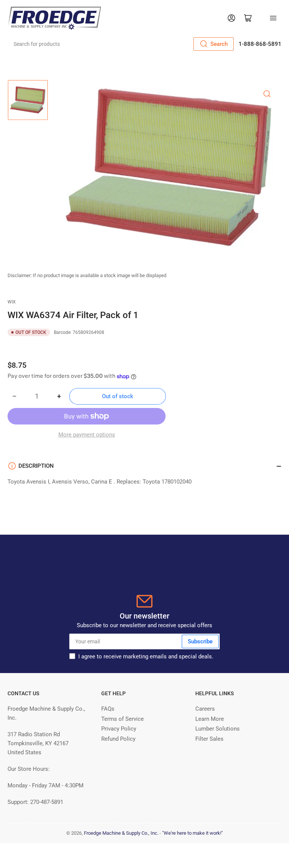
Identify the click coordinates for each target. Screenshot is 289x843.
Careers (205, 708)
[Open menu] (273, 18)
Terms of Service (122, 719)
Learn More (209, 719)
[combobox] (121, 44)
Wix (12, 302)
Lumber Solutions (217, 728)
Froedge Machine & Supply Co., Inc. (121, 833)
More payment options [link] (86, 434)
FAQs (107, 708)
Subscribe (200, 641)
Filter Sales (209, 738)
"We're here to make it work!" (192, 833)
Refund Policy (118, 738)
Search (219, 44)
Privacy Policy (118, 728)
